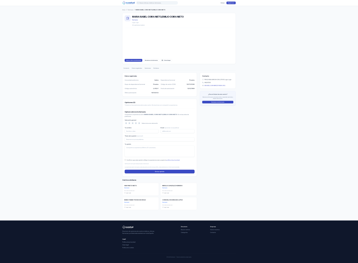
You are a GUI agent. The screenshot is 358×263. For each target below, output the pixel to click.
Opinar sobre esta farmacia (133, 60)
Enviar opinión (159, 171)
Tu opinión (128, 144)
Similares (156, 68)
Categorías (184, 232)
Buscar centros (185, 229)
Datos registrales (137, 68)
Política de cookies (128, 247)
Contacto (126, 68)
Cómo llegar (167, 60)
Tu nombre (128, 128)
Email (170, 128)
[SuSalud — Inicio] (128, 3)
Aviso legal (125, 245)
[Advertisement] (179, 44)
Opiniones (148, 68)
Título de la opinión (134, 136)
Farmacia (130, 10)
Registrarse (231, 3)
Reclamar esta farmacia (151, 60)
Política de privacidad (128, 242)
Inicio (123, 10)
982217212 (207, 82)
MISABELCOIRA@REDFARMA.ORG (214, 85)
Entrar (223, 3)
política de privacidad (173, 160)
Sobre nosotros (215, 229)
